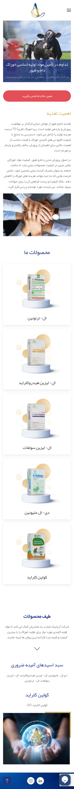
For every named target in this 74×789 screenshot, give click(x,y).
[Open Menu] (69, 10)
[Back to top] (7, 781)
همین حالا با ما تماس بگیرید (37, 96)
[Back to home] (37, 10)
